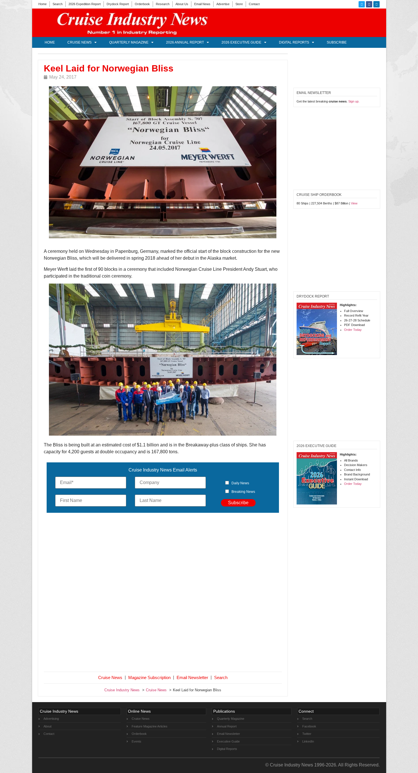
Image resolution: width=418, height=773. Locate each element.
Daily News (240, 483)
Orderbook (142, 4)
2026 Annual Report (185, 42)
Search (58, 4)
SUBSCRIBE (337, 42)
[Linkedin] (376, 4)
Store (239, 4)
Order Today (353, 329)
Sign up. (353, 101)
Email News (202, 4)
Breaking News (243, 492)
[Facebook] (369, 4)
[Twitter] (362, 4)
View (354, 203)
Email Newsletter (192, 677)
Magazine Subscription (149, 677)
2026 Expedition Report (85, 4)
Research (162, 4)
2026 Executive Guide (241, 42)
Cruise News (79, 42)
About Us (181, 4)
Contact (254, 4)
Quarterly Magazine (128, 42)
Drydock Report (118, 4)
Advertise (222, 4)
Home (42, 4)
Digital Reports (294, 42)
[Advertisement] (163, 593)
